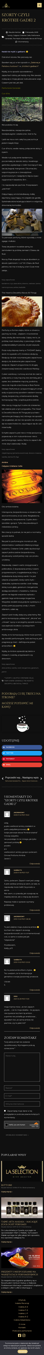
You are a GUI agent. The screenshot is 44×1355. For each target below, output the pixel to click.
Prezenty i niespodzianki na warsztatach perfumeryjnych (19, 1273)
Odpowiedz (35, 864)
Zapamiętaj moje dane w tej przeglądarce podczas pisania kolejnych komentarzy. (22, 1114)
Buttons (6, 1185)
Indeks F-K (23, 1310)
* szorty (9, 35)
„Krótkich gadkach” (30, 66)
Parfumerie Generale (13, 681)
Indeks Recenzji (22, 1303)
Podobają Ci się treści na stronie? (21, 695)
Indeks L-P (23, 1313)
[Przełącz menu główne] (39, 5)
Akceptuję (22, 1351)
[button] (22, 747)
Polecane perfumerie (22, 1331)
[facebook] (20, 1335)
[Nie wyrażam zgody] (41, 1347)
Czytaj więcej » (6, 1192)
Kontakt (22, 1327)
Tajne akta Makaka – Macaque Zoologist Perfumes (19, 1223)
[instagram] (24, 1335)
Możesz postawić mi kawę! (17, 705)
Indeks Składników (22, 1320)
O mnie (22, 1324)
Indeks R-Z (23, 1317)
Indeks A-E (23, 1307)
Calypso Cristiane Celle (22, 35)
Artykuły (22, 1300)
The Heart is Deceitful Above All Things (27, 38)
